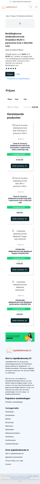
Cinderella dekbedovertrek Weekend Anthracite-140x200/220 (20, 302)
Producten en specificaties (18, 78)
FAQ (18, 74)
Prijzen (10, 74)
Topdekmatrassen (11, 444)
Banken (8, 419)
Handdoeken (10, 415)
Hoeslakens (9, 437)
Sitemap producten (15, 478)
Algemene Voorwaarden (14, 457)
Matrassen (9, 426)
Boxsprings (9, 422)
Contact (8, 464)
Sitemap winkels (25, 478)
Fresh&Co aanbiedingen (14, 402)
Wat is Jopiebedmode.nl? (14, 453)
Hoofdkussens (10, 440)
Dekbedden (9, 429)
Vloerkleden (9, 412)
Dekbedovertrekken (12, 433)
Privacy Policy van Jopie (14, 461)
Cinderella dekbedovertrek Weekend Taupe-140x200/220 (20, 251)
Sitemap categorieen (33, 476)
